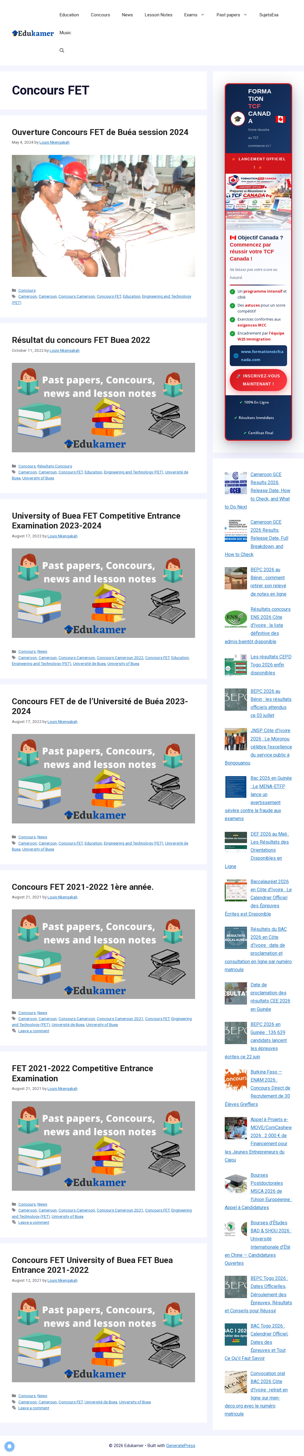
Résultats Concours (54, 466)
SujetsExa (268, 15)
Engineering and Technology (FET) (133, 472)
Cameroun (48, 296)
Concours (100, 15)
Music (65, 32)
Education (69, 15)
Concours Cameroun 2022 (120, 657)
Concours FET (109, 296)
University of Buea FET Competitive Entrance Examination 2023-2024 (96, 521)
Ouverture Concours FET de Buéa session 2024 (100, 132)
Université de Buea (89, 663)
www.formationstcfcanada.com (262, 355)
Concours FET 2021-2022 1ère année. (83, 887)
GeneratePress (180, 1445)
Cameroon (27, 296)
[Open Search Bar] (62, 50)
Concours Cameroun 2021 (120, 1018)
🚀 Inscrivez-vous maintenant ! (258, 380)
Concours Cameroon (76, 296)
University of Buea (38, 478)
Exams (190, 15)
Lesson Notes (158, 15)
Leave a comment (33, 1030)
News (127, 15)
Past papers (228, 15)
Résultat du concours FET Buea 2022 (81, 340)
